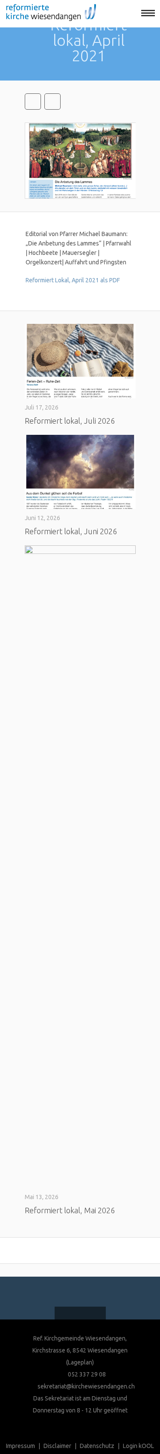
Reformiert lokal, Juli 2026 (70, 420)
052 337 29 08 (86, 1374)
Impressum (20, 1445)
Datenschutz (97, 1445)
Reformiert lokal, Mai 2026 (70, 1210)
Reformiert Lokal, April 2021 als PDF (73, 280)
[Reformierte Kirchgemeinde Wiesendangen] (48, 14)
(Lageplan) (80, 1362)
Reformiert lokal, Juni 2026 (71, 531)
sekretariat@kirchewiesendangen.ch (86, 1386)
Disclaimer (57, 1445)
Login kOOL (138, 1445)
